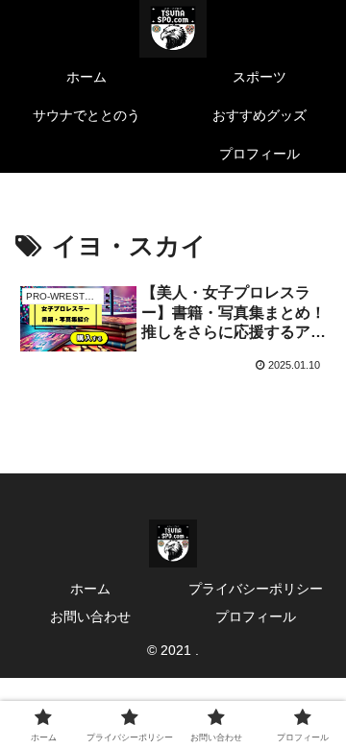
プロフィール (255, 616)
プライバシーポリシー (255, 588)
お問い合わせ (90, 616)
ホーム (90, 588)
